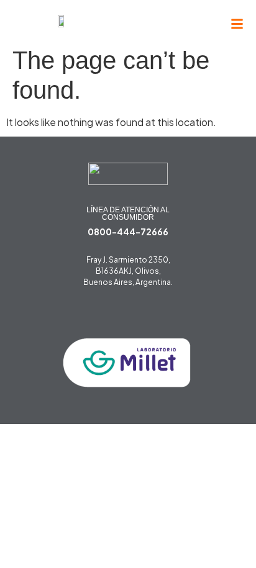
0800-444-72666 (128, 231)
